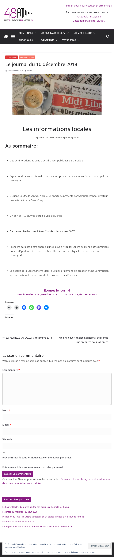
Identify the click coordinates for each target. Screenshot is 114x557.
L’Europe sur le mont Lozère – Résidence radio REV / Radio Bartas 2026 (37, 526)
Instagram (95, 16)
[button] (34, 33)
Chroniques (26, 40)
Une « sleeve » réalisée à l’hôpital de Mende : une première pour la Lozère (83, 340)
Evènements (47, 40)
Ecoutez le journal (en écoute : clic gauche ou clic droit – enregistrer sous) (57, 292)
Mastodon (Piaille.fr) (83, 20)
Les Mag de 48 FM (82, 33)
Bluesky (101, 20)
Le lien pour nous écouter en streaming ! (89, 5)
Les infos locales (27, 57)
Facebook (82, 16)
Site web (7, 439)
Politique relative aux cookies (83, 552)
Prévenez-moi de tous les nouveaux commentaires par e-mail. (37, 457)
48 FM (29, 70)
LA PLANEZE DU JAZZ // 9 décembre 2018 (29, 337)
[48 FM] (6, 36)
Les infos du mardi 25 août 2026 (18, 521)
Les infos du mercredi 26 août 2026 (19, 511)
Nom (6, 410)
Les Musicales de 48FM (53, 33)
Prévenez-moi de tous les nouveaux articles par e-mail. (33, 467)
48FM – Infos (26, 33)
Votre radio (69, 40)
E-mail (6, 424)
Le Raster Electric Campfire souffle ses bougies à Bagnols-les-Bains (35, 507)
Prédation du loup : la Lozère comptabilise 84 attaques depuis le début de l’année (43, 516)
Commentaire (11, 370)
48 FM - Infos (11, 57)
